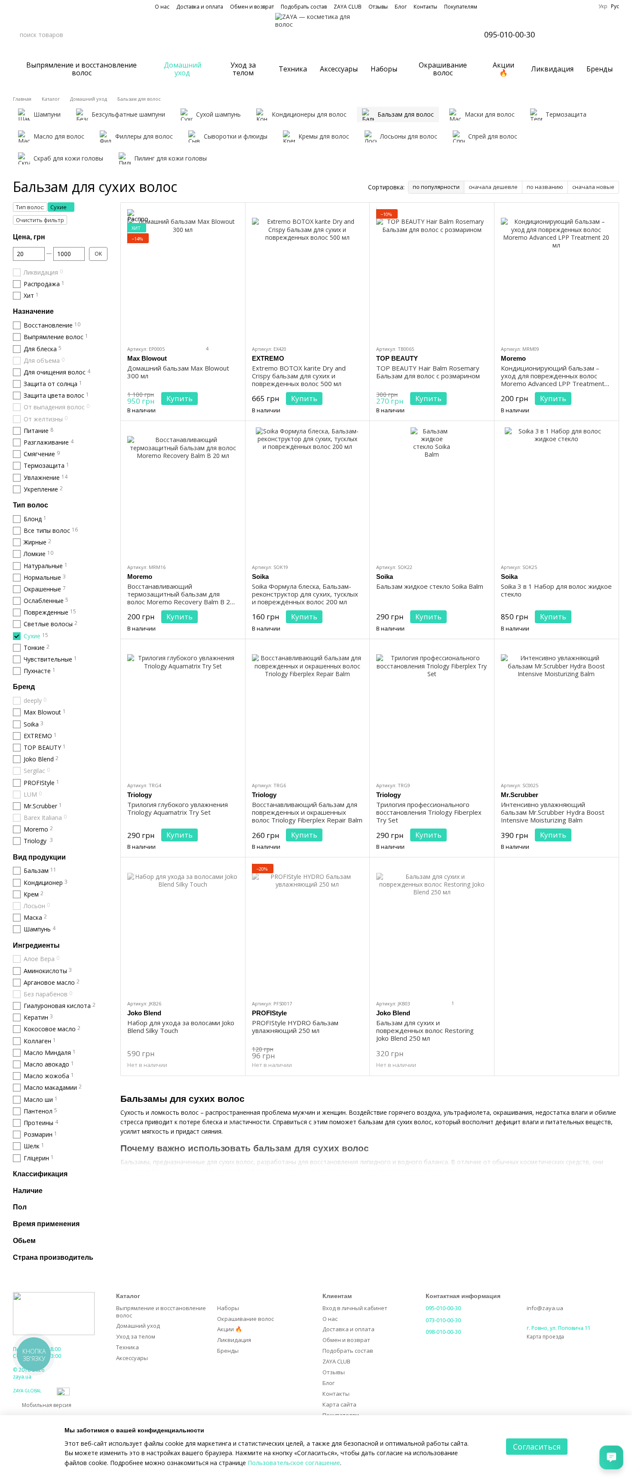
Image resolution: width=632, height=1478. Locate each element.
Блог (401, 6)
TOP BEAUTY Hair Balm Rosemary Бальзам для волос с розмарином (428, 372)
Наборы (384, 69)
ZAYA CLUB (348, 6)
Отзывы (378, 6)
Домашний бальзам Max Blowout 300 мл (178, 372)
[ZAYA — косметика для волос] (54, 1313)
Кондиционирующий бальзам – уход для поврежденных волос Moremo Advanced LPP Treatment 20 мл (552, 380)
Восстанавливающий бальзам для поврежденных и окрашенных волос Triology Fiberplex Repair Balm (307, 812)
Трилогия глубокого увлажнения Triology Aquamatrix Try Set (177, 808)
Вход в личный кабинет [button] (354, 1308)
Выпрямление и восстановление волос (81, 68)
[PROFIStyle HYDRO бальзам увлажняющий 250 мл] (307, 928)
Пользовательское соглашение (294, 1463)
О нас (162, 6)
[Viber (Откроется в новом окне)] (37, 6)
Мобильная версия (46, 1405)
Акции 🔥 (503, 68)
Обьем (24, 1240)
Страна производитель (53, 1257)
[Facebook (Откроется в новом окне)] (26, 6)
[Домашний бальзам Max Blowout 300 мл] (183, 273)
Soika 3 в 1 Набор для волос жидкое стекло (556, 590)
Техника (293, 69)
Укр (602, 6)
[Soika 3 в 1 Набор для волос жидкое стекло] (556, 492)
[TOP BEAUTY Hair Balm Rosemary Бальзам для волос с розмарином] (432, 273)
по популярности (436, 187)
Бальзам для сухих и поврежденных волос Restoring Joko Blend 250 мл (425, 1030)
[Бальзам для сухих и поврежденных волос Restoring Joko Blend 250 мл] (432, 928)
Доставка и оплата (199, 6)
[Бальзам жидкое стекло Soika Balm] (432, 492)
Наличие (28, 1190)
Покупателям (460, 6)
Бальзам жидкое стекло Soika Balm (429, 586)
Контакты (425, 6)
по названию (545, 187)
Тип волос (30, 505)
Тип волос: (30, 207)
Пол (20, 1207)
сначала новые (593, 187)
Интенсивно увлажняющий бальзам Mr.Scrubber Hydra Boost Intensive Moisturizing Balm (552, 812)
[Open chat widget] (611, 1457)
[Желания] (590, 34)
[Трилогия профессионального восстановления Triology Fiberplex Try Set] (432, 710)
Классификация (40, 1173)
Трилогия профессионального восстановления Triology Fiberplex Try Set (429, 812)
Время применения (46, 1224)
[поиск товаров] (92, 34)
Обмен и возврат (252, 6)
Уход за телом (243, 68)
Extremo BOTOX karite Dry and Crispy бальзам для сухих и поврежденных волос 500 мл (299, 376)
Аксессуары (339, 69)
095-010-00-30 (509, 34)
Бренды (599, 69)
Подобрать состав (304, 6)
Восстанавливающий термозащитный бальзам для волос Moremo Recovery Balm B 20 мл (180, 598)
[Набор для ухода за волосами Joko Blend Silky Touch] (183, 928)
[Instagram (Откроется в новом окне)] (16, 6)
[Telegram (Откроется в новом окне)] (47, 6)
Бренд (24, 686)
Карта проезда (545, 1336)
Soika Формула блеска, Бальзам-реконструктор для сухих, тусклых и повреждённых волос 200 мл (305, 594)
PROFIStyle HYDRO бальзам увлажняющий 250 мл (295, 1026)
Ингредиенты (36, 945)
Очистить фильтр (40, 220)
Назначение (33, 311)
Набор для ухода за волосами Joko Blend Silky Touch (180, 1026)
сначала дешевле (493, 187)
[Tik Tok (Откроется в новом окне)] (57, 6)
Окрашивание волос (443, 68)
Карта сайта (339, 1404)
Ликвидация (552, 69)
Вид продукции (39, 856)
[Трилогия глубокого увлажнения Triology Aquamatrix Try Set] (183, 710)
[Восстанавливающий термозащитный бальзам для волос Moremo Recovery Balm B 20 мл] (183, 492)
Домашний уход (182, 68)
